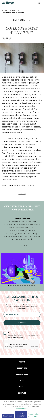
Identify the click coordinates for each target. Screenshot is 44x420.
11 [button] (32, 285)
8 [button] (25, 285)
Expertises (22, 368)
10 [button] (29, 285)
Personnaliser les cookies (33, 415)
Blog (13, 10)
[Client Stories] (22, 268)
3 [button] (13, 285)
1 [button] (8, 285)
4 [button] (15, 285)
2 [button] (10, 285)
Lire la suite (22, 245)
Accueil (4, 10)
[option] (22, 249)
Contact (22, 393)
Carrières (22, 387)
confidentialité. (22, 409)
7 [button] (22, 285)
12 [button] (34, 285)
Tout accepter (21, 415)
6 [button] (20, 285)
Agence (22, 362)
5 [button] (18, 285)
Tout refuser (8, 416)
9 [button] (27, 285)
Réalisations (22, 374)
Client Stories (22, 219)
